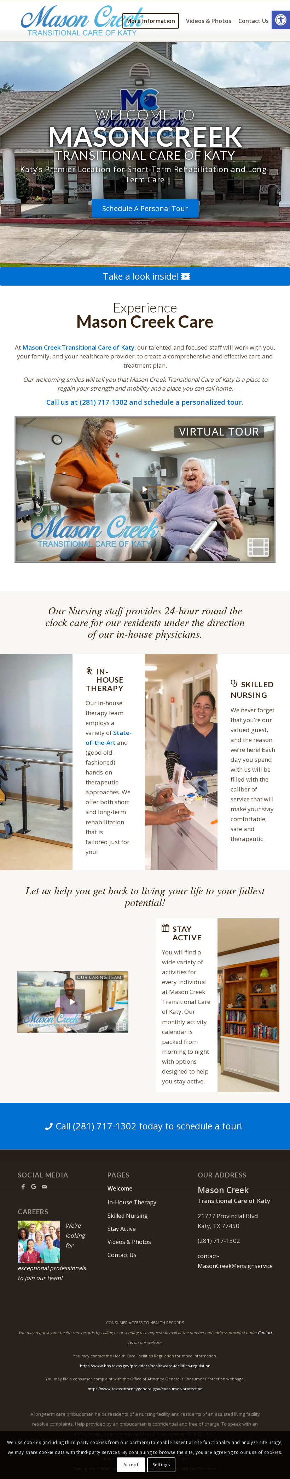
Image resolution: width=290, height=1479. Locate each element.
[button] (281, 20)
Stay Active (122, 1229)
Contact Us (122, 1255)
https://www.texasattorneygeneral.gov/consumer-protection (145, 1388)
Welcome (120, 1188)
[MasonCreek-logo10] (82, 20)
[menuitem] (150, 20)
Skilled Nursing (128, 1216)
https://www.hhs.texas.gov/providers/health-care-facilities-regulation (145, 1365)
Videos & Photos (129, 1242)
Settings (161, 1465)
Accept (131, 1465)
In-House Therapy (132, 1202)
